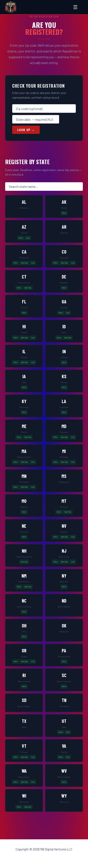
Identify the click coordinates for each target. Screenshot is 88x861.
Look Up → (26, 129)
